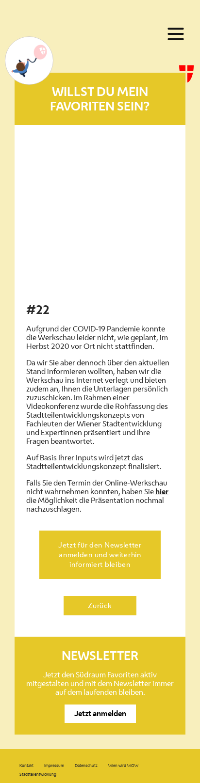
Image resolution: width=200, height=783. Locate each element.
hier (161, 491)
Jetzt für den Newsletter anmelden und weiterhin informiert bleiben (100, 554)
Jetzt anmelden (100, 713)
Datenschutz (86, 765)
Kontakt (26, 765)
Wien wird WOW (123, 765)
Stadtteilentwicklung (37, 774)
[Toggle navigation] (175, 34)
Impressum (54, 765)
